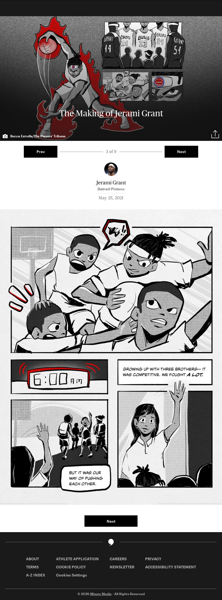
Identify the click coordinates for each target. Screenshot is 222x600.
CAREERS (118, 558)
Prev (41, 151)
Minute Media (101, 594)
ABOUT (32, 558)
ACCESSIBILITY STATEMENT (170, 567)
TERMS (32, 567)
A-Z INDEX (35, 575)
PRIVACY (153, 558)
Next (181, 151)
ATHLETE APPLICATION (77, 558)
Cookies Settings (71, 575)
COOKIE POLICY (71, 567)
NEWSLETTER (122, 567)
